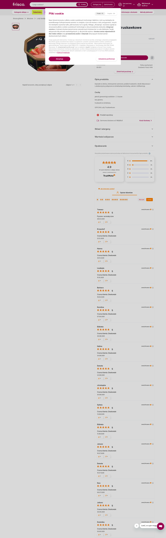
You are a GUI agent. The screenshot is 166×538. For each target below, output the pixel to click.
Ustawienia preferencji (106, 59)
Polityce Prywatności (63, 52)
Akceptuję (59, 59)
